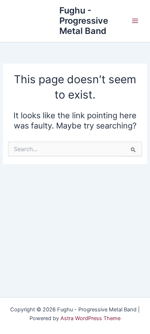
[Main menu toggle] (135, 20)
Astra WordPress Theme (90, 318)
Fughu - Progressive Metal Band (83, 21)
